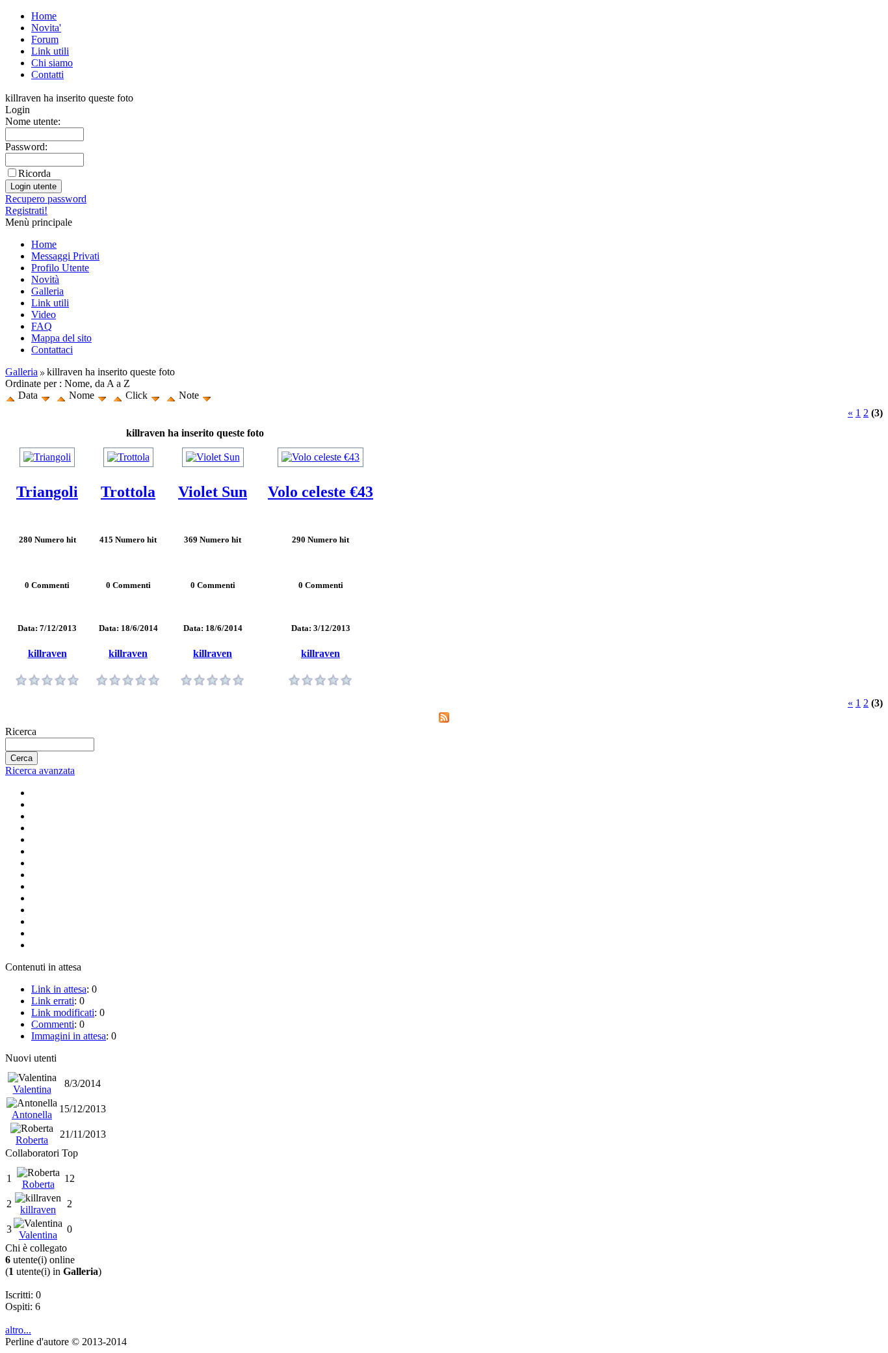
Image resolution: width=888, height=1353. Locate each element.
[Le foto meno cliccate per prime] (155, 395)
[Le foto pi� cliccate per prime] (117, 395)
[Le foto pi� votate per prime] (171, 395)
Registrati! (26, 210)
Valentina (32, 1089)
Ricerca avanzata (40, 770)
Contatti (47, 74)
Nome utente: (32, 121)
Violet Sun (212, 491)
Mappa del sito (61, 337)
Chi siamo (52, 62)
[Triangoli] (47, 456)
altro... (18, 1329)
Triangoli (47, 491)
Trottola (128, 491)
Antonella (32, 1114)
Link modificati (62, 1012)
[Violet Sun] (213, 456)
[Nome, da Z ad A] (102, 395)
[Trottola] (128, 456)
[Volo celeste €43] (320, 456)
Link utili (50, 51)
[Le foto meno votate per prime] (207, 395)
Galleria (47, 291)
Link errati (52, 1000)
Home (44, 15)
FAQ (41, 326)
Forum (45, 39)
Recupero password (45, 198)
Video (43, 314)
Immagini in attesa (68, 1035)
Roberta (32, 1139)
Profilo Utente (60, 267)
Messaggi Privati (65, 255)
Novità (45, 279)
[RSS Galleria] (444, 719)
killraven (47, 653)
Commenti (52, 1024)
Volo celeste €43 (320, 491)
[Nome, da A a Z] (61, 395)
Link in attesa (58, 989)
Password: (26, 146)
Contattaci (52, 349)
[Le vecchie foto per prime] (45, 395)
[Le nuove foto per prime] (10, 395)
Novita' (46, 27)
